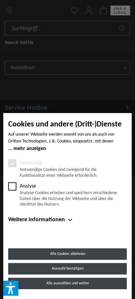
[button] (10, 288)
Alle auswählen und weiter (67, 283)
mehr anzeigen (29, 148)
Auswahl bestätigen (68, 269)
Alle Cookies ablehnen (67, 254)
